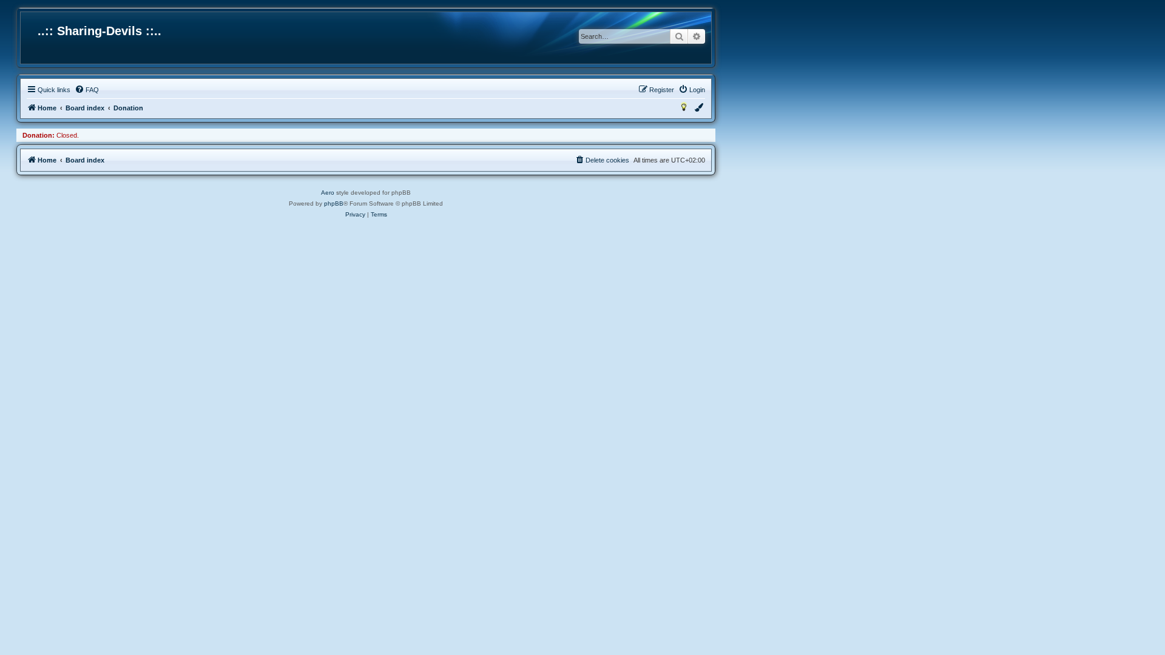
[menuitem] (87, 89)
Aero (327, 192)
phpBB (333, 203)
